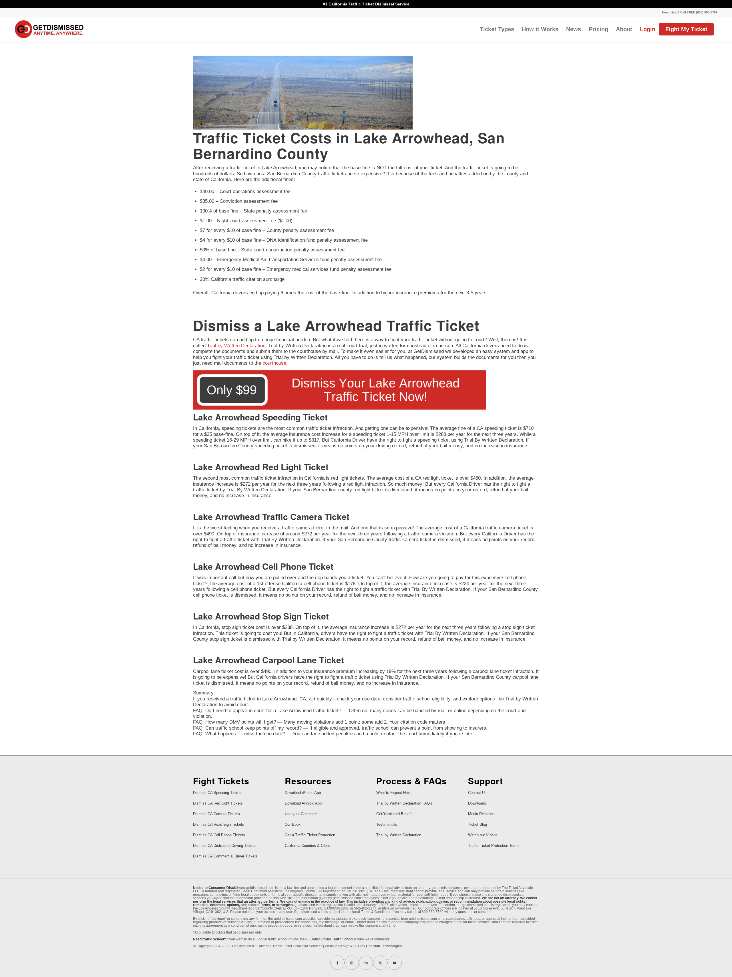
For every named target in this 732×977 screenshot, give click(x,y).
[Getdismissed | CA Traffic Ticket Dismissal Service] (49, 29)
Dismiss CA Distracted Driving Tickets (224, 845)
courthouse (274, 363)
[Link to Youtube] (394, 963)
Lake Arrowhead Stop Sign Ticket (261, 616)
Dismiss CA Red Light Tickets (218, 803)
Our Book (293, 824)
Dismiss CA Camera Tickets (216, 814)
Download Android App (303, 803)
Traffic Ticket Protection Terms (494, 845)
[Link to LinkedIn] (366, 963)
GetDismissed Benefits (395, 814)
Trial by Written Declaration (236, 345)
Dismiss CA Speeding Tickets (217, 793)
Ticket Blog (477, 824)
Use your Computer (301, 814)
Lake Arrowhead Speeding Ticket (260, 417)
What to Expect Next (393, 793)
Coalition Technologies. (384, 946)
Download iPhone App (303, 793)
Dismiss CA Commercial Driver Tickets (225, 856)
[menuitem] (688, 12)
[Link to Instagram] (352, 963)
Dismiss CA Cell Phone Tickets (219, 835)
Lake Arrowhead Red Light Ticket (261, 466)
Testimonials (386, 824)
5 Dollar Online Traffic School (330, 939)
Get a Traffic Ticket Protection (310, 835)
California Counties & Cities (307, 845)
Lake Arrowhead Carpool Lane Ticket (268, 660)
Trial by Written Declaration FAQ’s (404, 803)
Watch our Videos (483, 835)
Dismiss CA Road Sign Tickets (218, 824)
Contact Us (477, 793)
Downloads (477, 803)
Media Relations (481, 814)
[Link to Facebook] (337, 963)
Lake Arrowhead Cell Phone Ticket (263, 566)
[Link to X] (380, 963)
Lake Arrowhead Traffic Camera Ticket (271, 516)
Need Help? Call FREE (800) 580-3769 (689, 12)
